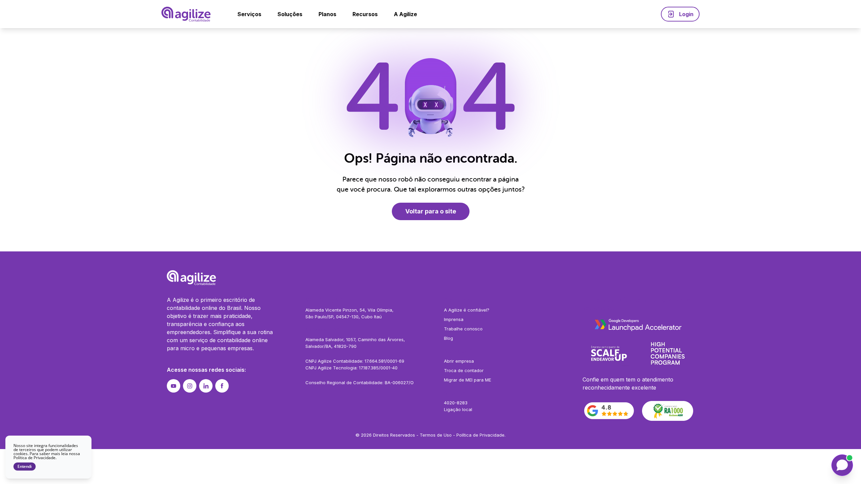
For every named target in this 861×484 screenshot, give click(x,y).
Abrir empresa (459, 361)
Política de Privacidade (480, 435)
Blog (448, 338)
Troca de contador (464, 370)
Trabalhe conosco (463, 328)
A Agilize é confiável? (466, 310)
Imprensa (453, 319)
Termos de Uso (436, 435)
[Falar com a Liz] (842, 465)
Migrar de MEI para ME (467, 379)
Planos (327, 14)
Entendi (24, 466)
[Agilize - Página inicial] (430, 277)
